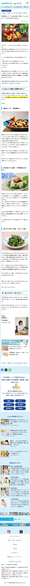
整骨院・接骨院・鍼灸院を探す (15, 540)
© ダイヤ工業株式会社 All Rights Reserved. (15, 582)
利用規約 (15, 548)
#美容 (25, 13)
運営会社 (15, 544)
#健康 (9, 13)
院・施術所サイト (15, 552)
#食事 (4, 13)
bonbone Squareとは (15, 536)
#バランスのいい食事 (17, 13)
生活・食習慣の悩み (6, 10)
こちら (25, 576)
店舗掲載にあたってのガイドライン (15, 556)
